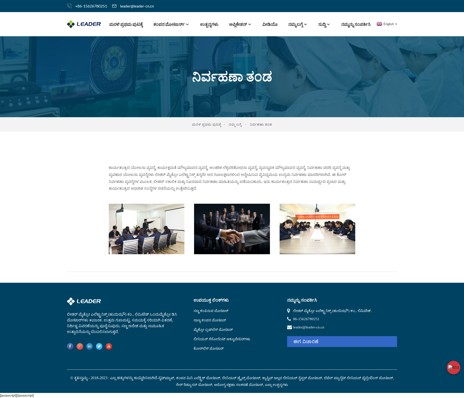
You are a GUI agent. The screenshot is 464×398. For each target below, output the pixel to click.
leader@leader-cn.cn (137, 6)
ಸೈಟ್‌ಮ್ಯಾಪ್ (166, 378)
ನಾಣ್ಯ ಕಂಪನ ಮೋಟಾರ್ (210, 320)
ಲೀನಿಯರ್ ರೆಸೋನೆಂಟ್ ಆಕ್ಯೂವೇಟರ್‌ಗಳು (222, 339)
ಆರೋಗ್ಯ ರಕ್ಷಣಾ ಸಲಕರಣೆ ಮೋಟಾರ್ (238, 385)
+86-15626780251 (91, 6)
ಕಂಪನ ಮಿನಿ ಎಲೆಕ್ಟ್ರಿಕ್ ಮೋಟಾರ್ (198, 378)
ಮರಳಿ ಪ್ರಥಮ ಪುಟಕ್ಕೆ (126, 24)
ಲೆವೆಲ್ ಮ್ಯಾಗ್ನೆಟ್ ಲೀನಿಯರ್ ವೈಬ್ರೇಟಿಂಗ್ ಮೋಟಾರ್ (358, 378)
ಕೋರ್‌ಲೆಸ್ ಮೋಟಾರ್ (209, 348)
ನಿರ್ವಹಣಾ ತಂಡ (261, 124)
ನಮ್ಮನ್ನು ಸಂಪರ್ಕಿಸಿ (356, 24)
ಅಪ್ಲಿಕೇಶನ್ (238, 24)
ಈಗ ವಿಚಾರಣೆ (306, 341)
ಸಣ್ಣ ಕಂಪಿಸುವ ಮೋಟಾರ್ (211, 311)
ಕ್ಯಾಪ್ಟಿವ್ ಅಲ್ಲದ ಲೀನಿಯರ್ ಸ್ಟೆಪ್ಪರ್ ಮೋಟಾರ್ (292, 378)
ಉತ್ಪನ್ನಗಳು (209, 24)
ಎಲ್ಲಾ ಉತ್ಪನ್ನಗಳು (276, 385)
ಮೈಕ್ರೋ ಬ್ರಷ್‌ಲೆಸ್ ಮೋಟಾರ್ (213, 330)
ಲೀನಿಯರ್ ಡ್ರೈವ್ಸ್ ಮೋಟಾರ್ (241, 378)
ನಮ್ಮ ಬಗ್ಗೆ (295, 24)
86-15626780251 (306, 319)
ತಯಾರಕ (95, 320)
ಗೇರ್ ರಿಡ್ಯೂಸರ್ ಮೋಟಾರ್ (194, 385)
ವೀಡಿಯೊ (270, 24)
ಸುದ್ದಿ (322, 24)
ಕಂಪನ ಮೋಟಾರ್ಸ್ (169, 24)
